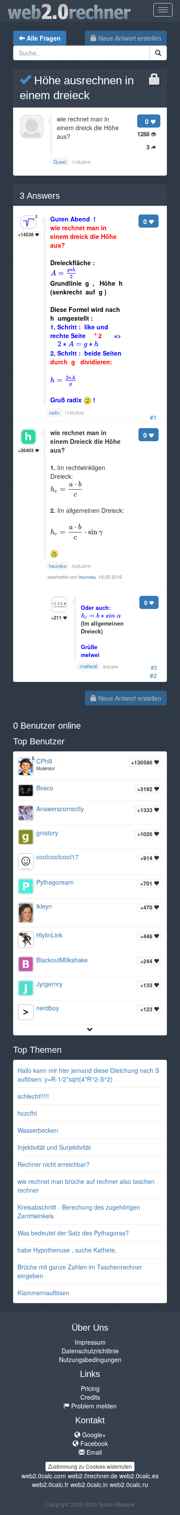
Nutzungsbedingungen (90, 1359)
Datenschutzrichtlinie (90, 1350)
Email (93, 1452)
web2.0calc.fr (50, 1484)
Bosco (44, 787)
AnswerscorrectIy (60, 808)
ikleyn (44, 906)
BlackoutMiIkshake (62, 959)
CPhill (44, 761)
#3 (154, 667)
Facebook (93, 1443)
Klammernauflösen (43, 1292)
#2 (153, 675)
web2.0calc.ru (129, 1484)
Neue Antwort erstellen (129, 38)
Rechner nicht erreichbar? (53, 1164)
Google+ (93, 1434)
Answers (40, 196)
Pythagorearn (55, 882)
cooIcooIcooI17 (57, 856)
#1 (153, 417)
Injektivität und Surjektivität (54, 1147)
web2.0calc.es (139, 1475)
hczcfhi (27, 1113)
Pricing (90, 1388)
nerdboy (47, 1007)
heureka (88, 577)
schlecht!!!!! (33, 1096)
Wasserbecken (37, 1130)
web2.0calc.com (43, 1475)
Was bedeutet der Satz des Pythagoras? (73, 1232)
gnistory (47, 832)
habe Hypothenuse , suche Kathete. (67, 1249)
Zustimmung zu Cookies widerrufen (90, 1466)
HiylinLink (49, 934)
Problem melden (93, 1405)
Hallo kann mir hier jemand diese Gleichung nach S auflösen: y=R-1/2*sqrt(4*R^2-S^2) (88, 1074)
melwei (88, 666)
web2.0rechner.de (93, 1475)
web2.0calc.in (89, 1484)
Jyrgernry (49, 983)
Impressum (90, 1342)
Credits (90, 1397)
